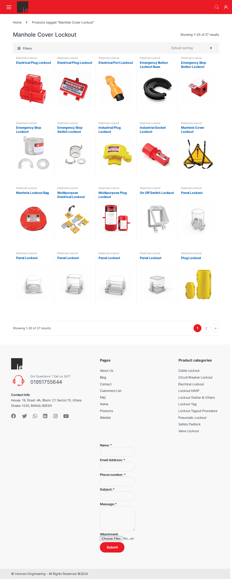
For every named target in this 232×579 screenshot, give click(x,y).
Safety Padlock (189, 424)
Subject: (107, 489)
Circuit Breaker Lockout (195, 377)
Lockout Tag (187, 404)
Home (17, 22)
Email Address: (112, 460)
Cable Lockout (188, 370)
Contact (105, 384)
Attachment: (109, 534)
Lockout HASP (188, 391)
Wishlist (105, 417)
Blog (103, 377)
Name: (106, 445)
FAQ (103, 397)
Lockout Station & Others (196, 397)
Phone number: (113, 475)
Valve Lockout (188, 431)
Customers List (110, 391)
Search (216, 7)
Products (106, 411)
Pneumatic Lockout (192, 417)
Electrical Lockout (26, 58)
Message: (108, 504)
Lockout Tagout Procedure (197, 411)
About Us (106, 370)
